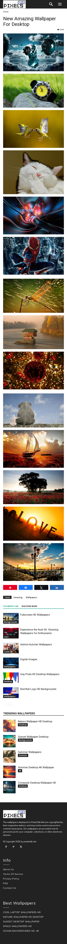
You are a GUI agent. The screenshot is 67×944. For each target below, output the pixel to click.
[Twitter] (21, 847)
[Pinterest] (14, 847)
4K (20, 770)
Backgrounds (10, 622)
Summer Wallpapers (29, 752)
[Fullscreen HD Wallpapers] (11, 618)
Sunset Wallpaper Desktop (33, 736)
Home (6, 11)
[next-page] (10, 704)
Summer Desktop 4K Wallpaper (36, 767)
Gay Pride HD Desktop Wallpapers (39, 674)
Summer (23, 755)
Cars (6, 636)
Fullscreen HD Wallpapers (35, 614)
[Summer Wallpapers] (9, 756)
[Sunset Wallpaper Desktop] (9, 741)
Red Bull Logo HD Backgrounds (38, 689)
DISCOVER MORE (29, 606)
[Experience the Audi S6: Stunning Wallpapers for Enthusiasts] (11, 633)
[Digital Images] (11, 663)
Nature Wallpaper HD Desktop (35, 721)
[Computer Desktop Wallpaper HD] (9, 787)
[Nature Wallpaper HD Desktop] (9, 726)
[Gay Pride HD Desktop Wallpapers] (11, 677)
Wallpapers (31, 597)
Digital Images (28, 659)
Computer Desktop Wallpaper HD (37, 782)
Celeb (7, 651)
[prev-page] (5, 704)
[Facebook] (6, 847)
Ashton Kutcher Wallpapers (36, 644)
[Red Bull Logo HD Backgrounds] (11, 692)
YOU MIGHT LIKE (10, 606)
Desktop (8, 681)
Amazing (18, 597)
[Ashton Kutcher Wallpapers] (11, 648)
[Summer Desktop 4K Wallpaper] (9, 772)
